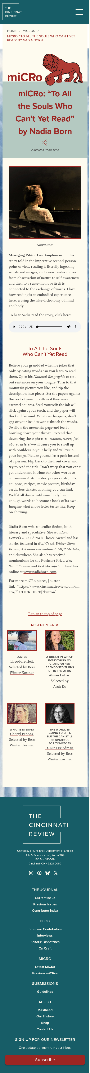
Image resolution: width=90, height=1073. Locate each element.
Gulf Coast (46, 543)
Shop (45, 1022)
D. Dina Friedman (59, 748)
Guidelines (45, 991)
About (45, 1001)
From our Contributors (45, 929)
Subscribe (45, 1059)
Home (12, 30)
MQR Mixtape (68, 549)
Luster (22, 656)
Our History (45, 1016)
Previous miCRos (45, 973)
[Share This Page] (45, 142)
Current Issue (45, 897)
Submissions (45, 983)
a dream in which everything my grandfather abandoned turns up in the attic (60, 663)
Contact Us (45, 1029)
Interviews (45, 935)
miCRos (29, 30)
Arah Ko (59, 686)
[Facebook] (39, 873)
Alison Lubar (59, 675)
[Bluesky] (47, 873)
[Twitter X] (55, 873)
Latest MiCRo (45, 966)
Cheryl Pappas (21, 734)
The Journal (45, 889)
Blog (45, 921)
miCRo (45, 958)
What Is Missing (22, 729)
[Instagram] (31, 873)
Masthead (45, 1010)
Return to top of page (45, 613)
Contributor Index (45, 910)
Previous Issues (45, 904)
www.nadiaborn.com (39, 571)
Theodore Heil (21, 661)
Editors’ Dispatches (45, 941)
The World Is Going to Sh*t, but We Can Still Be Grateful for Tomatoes (59, 736)
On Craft (45, 948)
